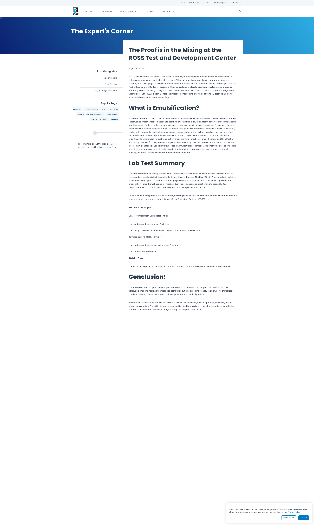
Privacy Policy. (294, 512)
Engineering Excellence (106, 90)
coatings (94, 119)
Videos (150, 11)
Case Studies (111, 84)
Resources (166, 11)
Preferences (288, 517)
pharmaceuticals (91, 109)
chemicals (104, 109)
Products (87, 11)
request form (110, 147)
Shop (183, 3)
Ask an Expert (110, 78)
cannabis (114, 119)
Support (206, 3)
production (104, 119)
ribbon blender (112, 114)
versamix (80, 114)
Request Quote (220, 3)
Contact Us (236, 3)
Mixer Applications (128, 11)
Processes (107, 11)
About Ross (194, 3)
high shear (77, 109)
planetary (114, 109)
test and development (95, 114)
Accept (303, 518)
